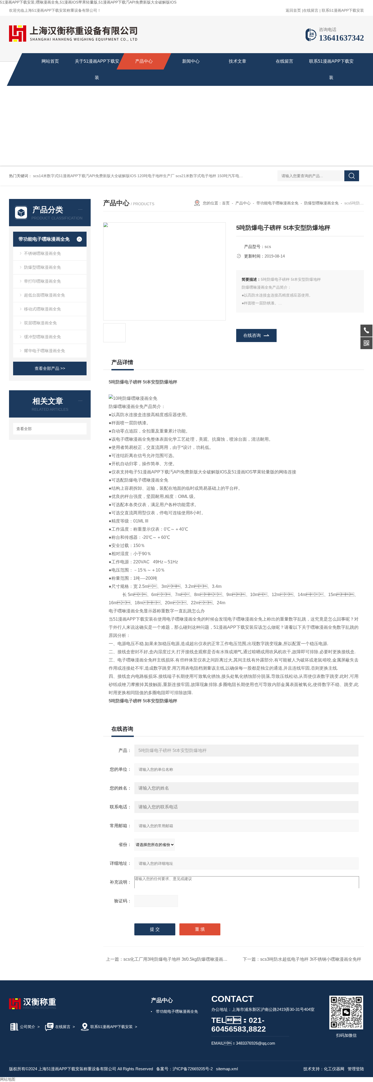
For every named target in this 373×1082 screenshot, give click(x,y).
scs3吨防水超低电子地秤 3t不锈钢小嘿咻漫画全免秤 (310, 959)
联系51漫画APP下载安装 (343, 10)
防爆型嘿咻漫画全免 (42, 267)
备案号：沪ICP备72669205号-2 (184, 1068)
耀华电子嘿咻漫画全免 (44, 350)
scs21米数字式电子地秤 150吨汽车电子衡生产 (215, 176)
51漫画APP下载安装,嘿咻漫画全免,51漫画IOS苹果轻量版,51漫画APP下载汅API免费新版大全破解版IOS (88, 2)
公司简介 (27, 1026)
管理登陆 (356, 1068)
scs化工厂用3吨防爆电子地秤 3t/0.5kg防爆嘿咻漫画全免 (177, 959)
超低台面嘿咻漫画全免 (44, 295)
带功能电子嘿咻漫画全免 (44, 239)
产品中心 (144, 61)
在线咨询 (252, 335)
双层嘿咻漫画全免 (40, 323)
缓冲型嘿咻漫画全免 (42, 336)
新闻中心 (191, 61)
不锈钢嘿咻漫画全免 (42, 253)
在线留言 (310, 10)
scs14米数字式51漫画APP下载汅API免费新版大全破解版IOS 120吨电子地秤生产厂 (103, 176)
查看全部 (24, 429)
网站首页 (50, 61)
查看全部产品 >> (50, 368)
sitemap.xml (227, 1068)
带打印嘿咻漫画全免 (42, 281)
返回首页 (293, 10)
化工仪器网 (334, 1068)
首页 (226, 203)
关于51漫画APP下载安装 (97, 69)
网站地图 (7, 1079)
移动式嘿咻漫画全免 (42, 309)
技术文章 (237, 61)
